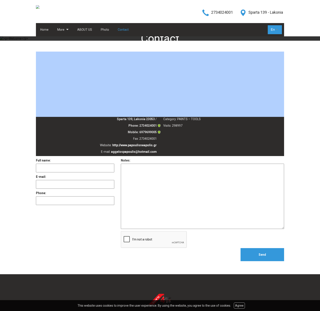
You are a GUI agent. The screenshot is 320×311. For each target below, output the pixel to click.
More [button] (61, 29)
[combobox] (275, 30)
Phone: (41, 193)
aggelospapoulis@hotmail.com (134, 151)
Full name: (43, 160)
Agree (239, 305)
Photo (105, 29)
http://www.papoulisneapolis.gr (134, 145)
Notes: (125, 160)
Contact (123, 29)
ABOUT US (84, 29)
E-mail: (41, 176)
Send (262, 254)
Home (44, 29)
